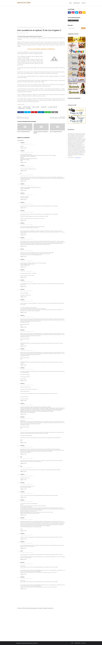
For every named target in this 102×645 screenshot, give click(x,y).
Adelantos (25, 27)
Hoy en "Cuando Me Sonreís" (23, 131)
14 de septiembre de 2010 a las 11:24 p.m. (26, 166)
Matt (19, 33)
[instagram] (73, 12)
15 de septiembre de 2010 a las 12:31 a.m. (26, 194)
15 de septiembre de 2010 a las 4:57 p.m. (26, 493)
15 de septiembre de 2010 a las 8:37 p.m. (26, 563)
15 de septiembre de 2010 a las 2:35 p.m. (26, 467)
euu (21, 457)
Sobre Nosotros (78, 643)
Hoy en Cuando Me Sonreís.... (56, 131)
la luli (21, 551)
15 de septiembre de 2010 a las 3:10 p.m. (26, 475)
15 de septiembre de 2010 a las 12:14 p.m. (26, 369)
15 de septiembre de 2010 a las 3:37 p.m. (26, 484)
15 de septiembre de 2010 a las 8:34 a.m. (26, 250)
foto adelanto (28, 108)
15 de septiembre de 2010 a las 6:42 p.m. (26, 519)
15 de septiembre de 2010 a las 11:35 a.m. (26, 350)
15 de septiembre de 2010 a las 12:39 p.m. (26, 404)
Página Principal (20, 27)
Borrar (25, 147)
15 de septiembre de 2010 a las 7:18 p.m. (26, 543)
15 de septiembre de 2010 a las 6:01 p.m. (26, 501)
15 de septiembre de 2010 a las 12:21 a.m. (26, 185)
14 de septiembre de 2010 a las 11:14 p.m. (26, 152)
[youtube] (80, 12)
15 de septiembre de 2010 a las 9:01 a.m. (26, 260)
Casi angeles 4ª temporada (52, 106)
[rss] (84, 12)
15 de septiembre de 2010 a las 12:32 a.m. (26, 203)
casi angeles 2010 (44, 106)
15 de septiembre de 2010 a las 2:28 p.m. (26, 458)
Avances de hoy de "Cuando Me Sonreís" (41, 132)
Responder (22, 147)
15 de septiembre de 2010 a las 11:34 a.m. (26, 331)
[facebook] (69, 12)
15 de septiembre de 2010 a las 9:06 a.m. (26, 281)
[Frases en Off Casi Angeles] (77, 123)
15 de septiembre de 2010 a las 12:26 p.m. (26, 384)
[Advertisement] (41, 16)
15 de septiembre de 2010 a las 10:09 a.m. (26, 301)
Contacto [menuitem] (84, 2)
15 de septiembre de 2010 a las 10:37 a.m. (26, 316)
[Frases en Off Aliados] (77, 115)
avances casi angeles (35, 106)
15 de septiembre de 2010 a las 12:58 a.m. (26, 212)
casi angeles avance (21, 108)
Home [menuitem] (70, 2)
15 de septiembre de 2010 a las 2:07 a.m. (26, 239)
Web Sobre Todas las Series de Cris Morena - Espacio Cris (27, 643)
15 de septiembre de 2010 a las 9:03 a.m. (26, 271)
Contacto (84, 643)
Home (72, 643)
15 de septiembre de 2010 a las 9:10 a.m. (26, 290)
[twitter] (76, 12)
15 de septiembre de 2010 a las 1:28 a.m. (26, 224)
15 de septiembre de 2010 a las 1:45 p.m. (26, 418)
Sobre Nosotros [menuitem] (76, 2)
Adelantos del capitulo (27, 106)
